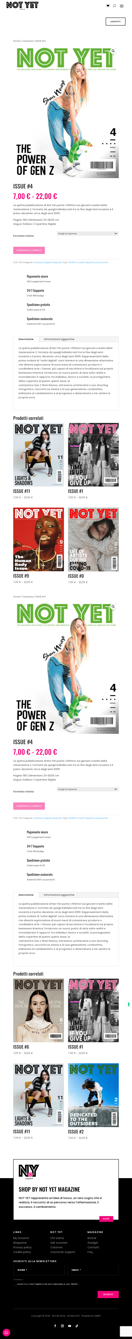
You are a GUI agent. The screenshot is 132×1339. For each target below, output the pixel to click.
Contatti (115, 21)
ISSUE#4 (72, 262)
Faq (90, 1252)
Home (16, 41)
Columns (56, 1247)
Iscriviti (108, 1294)
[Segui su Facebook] (55, 1326)
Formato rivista (23, 236)
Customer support (62, 1252)
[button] (113, 51)
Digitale (47, 262)
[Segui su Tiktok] (77, 1326)
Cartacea (27, 41)
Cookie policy (22, 1252)
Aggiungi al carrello (29, 250)
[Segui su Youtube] (69, 1326)
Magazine (57, 262)
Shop (106, 1218)
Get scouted (58, 1243)
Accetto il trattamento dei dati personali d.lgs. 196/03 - (48, 1284)
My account (21, 1238)
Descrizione (26, 339)
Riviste (91, 1238)
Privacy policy (22, 1247)
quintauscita (101, 262)
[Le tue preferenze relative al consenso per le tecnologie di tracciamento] (128, 1004)
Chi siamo (57, 1238)
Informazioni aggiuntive (59, 339)
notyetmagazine (85, 262)
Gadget (92, 1243)
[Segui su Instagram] (62, 1326)
